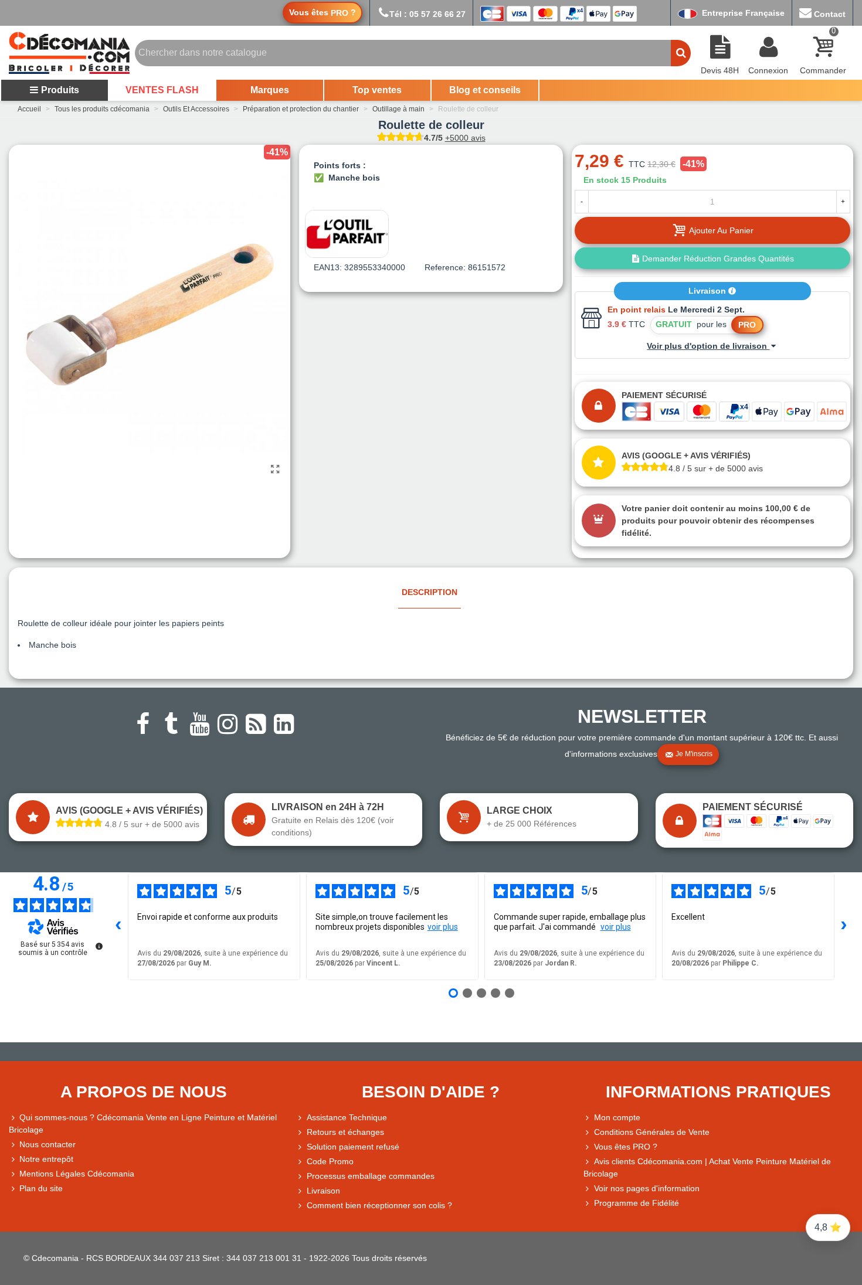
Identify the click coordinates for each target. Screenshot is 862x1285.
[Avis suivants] (844, 926)
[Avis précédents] (118, 926)
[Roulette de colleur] (275, 469)
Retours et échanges (345, 1132)
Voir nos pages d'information (647, 1188)
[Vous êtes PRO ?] (588, 1147)
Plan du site (41, 1188)
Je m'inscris (694, 754)
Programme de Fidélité (636, 1203)
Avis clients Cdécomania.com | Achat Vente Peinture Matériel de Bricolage (707, 1167)
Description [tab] (429, 592)
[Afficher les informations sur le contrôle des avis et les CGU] (99, 946)
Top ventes (377, 90)
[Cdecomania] (69, 53)
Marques (269, 90)
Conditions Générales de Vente (652, 1132)
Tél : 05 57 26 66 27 (427, 14)
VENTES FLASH (162, 90)
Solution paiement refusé (353, 1146)
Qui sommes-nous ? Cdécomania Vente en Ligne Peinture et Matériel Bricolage (143, 1123)
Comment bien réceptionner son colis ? (379, 1205)
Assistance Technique (347, 1117)
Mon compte (617, 1117)
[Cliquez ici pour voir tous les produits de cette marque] (347, 234)
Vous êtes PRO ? (625, 1146)
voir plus (442, 927)
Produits (60, 90)
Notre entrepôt (46, 1159)
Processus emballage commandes (371, 1176)
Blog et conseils (485, 90)
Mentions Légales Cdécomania (76, 1173)
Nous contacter (47, 1144)
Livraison (708, 290)
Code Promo (330, 1161)
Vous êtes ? (322, 13)
